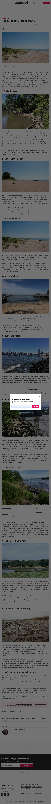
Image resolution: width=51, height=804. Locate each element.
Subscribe (35, 406)
